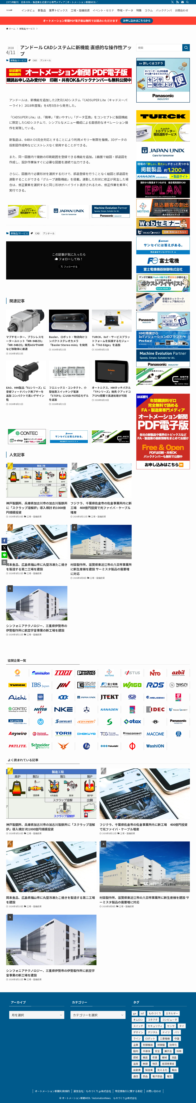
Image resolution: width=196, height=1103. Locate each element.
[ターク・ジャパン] (17, 685)
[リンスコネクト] (132, 734)
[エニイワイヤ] (17, 734)
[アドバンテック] (17, 722)
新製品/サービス (18, 60)
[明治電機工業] (155, 697)
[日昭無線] (63, 697)
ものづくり (155, 1013)
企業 (135, 1045)
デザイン (138, 1032)
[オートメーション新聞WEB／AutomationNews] (9, 10)
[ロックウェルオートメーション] (40, 734)
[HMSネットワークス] (40, 709)
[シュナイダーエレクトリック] (40, 746)
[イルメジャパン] (155, 722)
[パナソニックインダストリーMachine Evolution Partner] (111, 216)
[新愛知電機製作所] (17, 697)
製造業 (149, 1070)
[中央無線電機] (132, 697)
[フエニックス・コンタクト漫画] (163, 291)
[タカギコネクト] (178, 709)
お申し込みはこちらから (136, 20)
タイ (181, 1026)
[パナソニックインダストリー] (178, 722)
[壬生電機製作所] (86, 709)
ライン (137, 1038)
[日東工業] (155, 673)
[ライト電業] (86, 746)
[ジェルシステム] (178, 734)
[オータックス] (132, 722)
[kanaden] (163, 178)
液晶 (174, 1057)
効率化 (173, 1045)
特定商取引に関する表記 (128, 1091)
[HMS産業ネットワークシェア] (163, 309)
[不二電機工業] (40, 722)
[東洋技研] (63, 673)
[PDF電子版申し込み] (69, 82)
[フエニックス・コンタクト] (86, 673)
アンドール (45, 60)
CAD (35, 60)
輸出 (174, 1070)
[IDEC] (155, 709)
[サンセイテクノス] (69, 441)
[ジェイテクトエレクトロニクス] (109, 697)
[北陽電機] (86, 734)
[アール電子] (155, 685)
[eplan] (163, 197)
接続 (135, 1057)
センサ (171, 1026)
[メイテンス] (163, 216)
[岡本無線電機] (63, 746)
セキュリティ (155, 1026)
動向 (135, 1051)
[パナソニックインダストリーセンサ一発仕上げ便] (163, 101)
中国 (176, 1038)
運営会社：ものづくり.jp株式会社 (92, 1091)
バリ (176, 1032)
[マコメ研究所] (155, 734)
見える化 (162, 1070)
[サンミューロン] (40, 673)
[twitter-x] (172, 2)
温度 (135, 1063)
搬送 (145, 1057)
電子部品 (157, 1076)
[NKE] (63, 709)
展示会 (168, 1051)
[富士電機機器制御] (163, 272)
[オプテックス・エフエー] (132, 673)
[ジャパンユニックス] (86, 697)
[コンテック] (27, 443)
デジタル (153, 1032)
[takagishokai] (163, 234)
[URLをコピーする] (4, 562)
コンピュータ (169, 1019)
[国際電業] (86, 685)
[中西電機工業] (132, 746)
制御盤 (161, 1045)
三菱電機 (165, 1038)
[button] (4, 540)
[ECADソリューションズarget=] (40, 697)
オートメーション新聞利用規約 (52, 1091)
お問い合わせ (153, 1091)
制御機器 (148, 1045)
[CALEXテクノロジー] (17, 673)
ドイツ (166, 1032)
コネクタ (153, 1019)
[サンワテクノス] (109, 722)
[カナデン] (109, 709)
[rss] (177, 2)
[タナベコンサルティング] (109, 734)
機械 (164, 1057)
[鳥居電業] (63, 734)
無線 (145, 1063)
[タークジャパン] (163, 121)
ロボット (150, 1038)
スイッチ (138, 1026)
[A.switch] (27, 216)
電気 (169, 1076)
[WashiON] (155, 746)
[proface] (163, 347)
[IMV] (63, 685)
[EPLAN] (178, 697)
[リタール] (132, 709)
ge (134, 1013)
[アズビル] (178, 673)
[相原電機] (86, 722)
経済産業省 (168, 1063)
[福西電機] (109, 746)
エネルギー (172, 1013)
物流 (154, 1063)
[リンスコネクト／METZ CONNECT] (111, 441)
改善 (154, 1057)
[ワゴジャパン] (132, 685)
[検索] (187, 2)
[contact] (182, 2)
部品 (145, 1076)
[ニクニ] (178, 685)
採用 (178, 1051)
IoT (142, 1013)
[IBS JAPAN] (40, 685)
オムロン (138, 1019)
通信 (135, 1076)
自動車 (137, 1070)
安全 (157, 1051)
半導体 (146, 1051)
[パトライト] (17, 746)
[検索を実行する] (186, 47)
